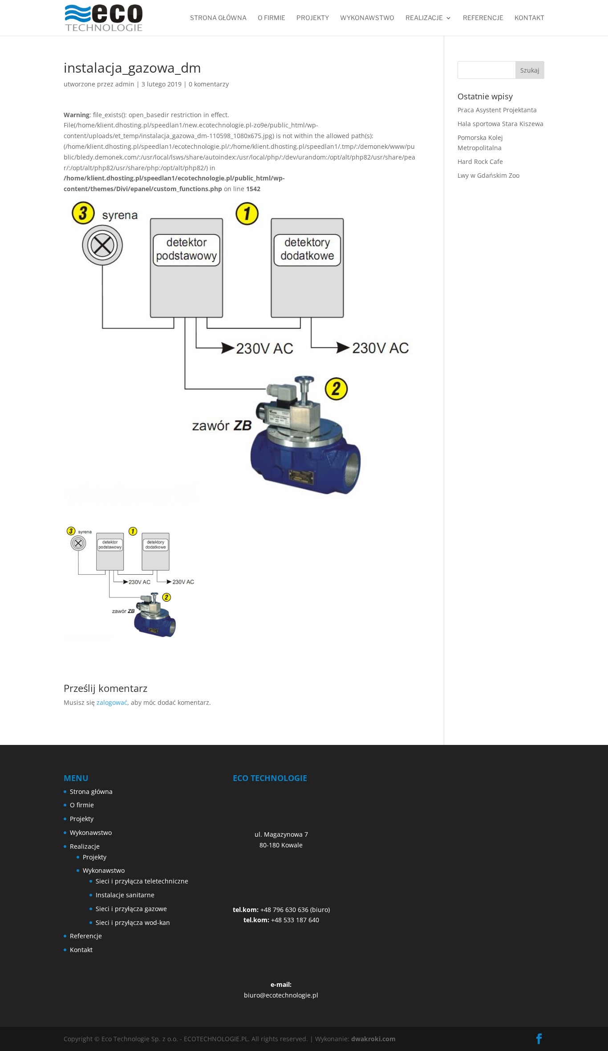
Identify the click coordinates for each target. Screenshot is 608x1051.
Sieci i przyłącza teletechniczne (142, 881)
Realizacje (424, 18)
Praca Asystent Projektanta (497, 110)
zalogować (112, 702)
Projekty (312, 18)
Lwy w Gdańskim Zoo (488, 175)
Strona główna (218, 18)
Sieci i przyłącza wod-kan (133, 922)
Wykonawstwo (367, 18)
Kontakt (529, 18)
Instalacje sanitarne (125, 895)
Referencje (483, 18)
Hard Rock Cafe (480, 161)
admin (124, 84)
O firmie (271, 18)
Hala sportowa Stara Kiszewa (500, 123)
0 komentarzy (209, 84)
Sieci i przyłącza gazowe (131, 908)
